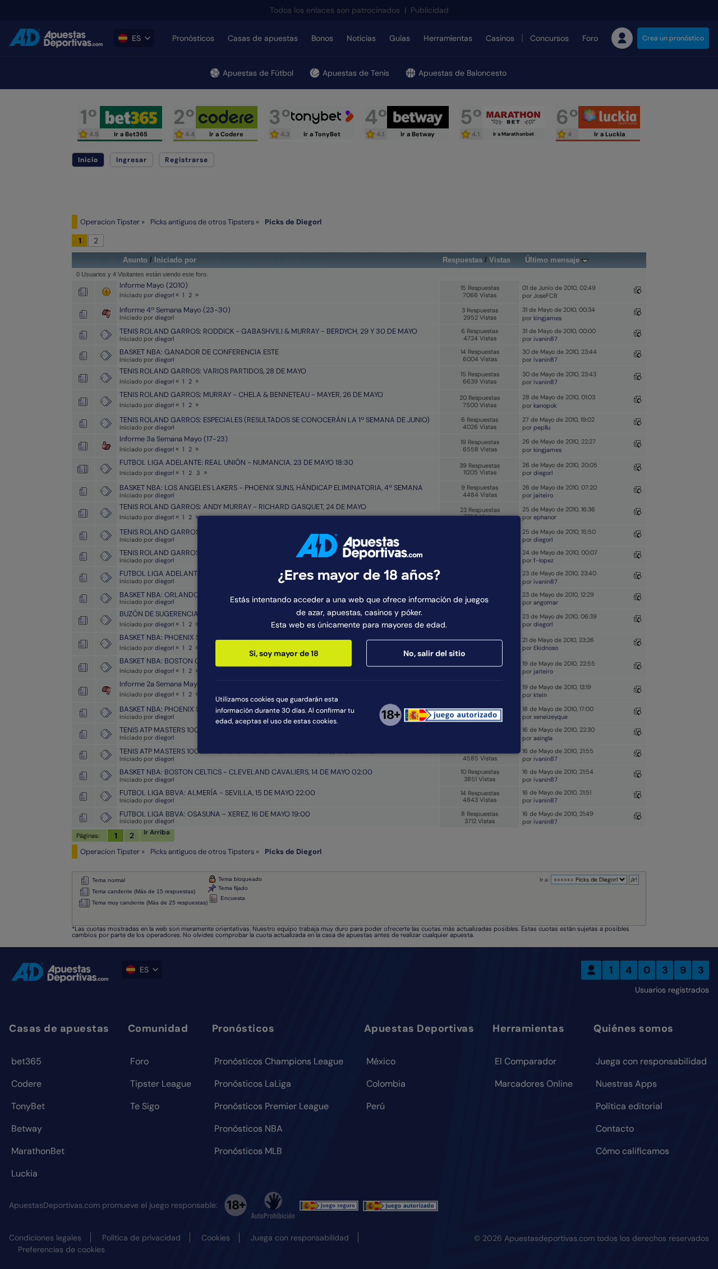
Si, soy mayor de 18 (284, 653)
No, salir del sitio (434, 653)
